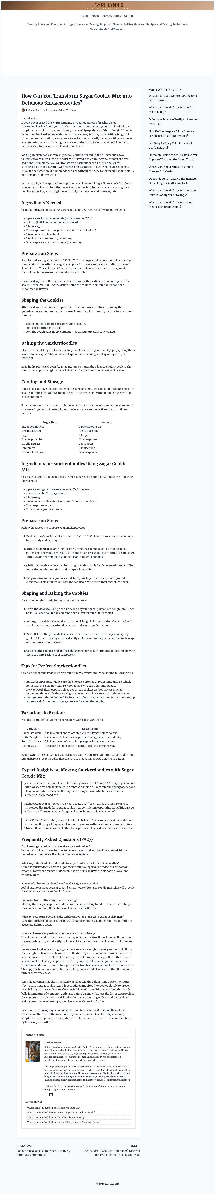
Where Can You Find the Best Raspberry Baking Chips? (54, 1108)
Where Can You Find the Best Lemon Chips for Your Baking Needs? (61, 1112)
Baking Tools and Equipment (46, 24)
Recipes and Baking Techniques (167, 24)
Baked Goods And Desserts (107, 29)
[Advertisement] (107, 54)
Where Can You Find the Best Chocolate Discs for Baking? (56, 1117)
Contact (129, 15)
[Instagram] (51, 1094)
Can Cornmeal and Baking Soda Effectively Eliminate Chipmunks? (43, 1150)
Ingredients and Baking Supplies (89, 24)
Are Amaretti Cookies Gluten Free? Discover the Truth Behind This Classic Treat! (112, 1150)
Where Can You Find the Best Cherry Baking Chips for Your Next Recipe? (63, 1122)
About (95, 15)
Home (84, 15)
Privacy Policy (111, 15)
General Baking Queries (128, 24)
